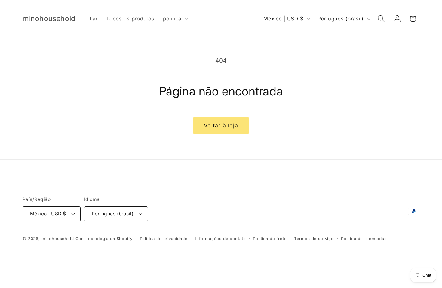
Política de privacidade (164, 238)
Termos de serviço (314, 238)
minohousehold (57, 238)
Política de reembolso (364, 238)
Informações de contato (220, 238)
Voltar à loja (221, 125)
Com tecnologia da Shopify (104, 238)
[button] (175, 19)
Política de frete (270, 238)
